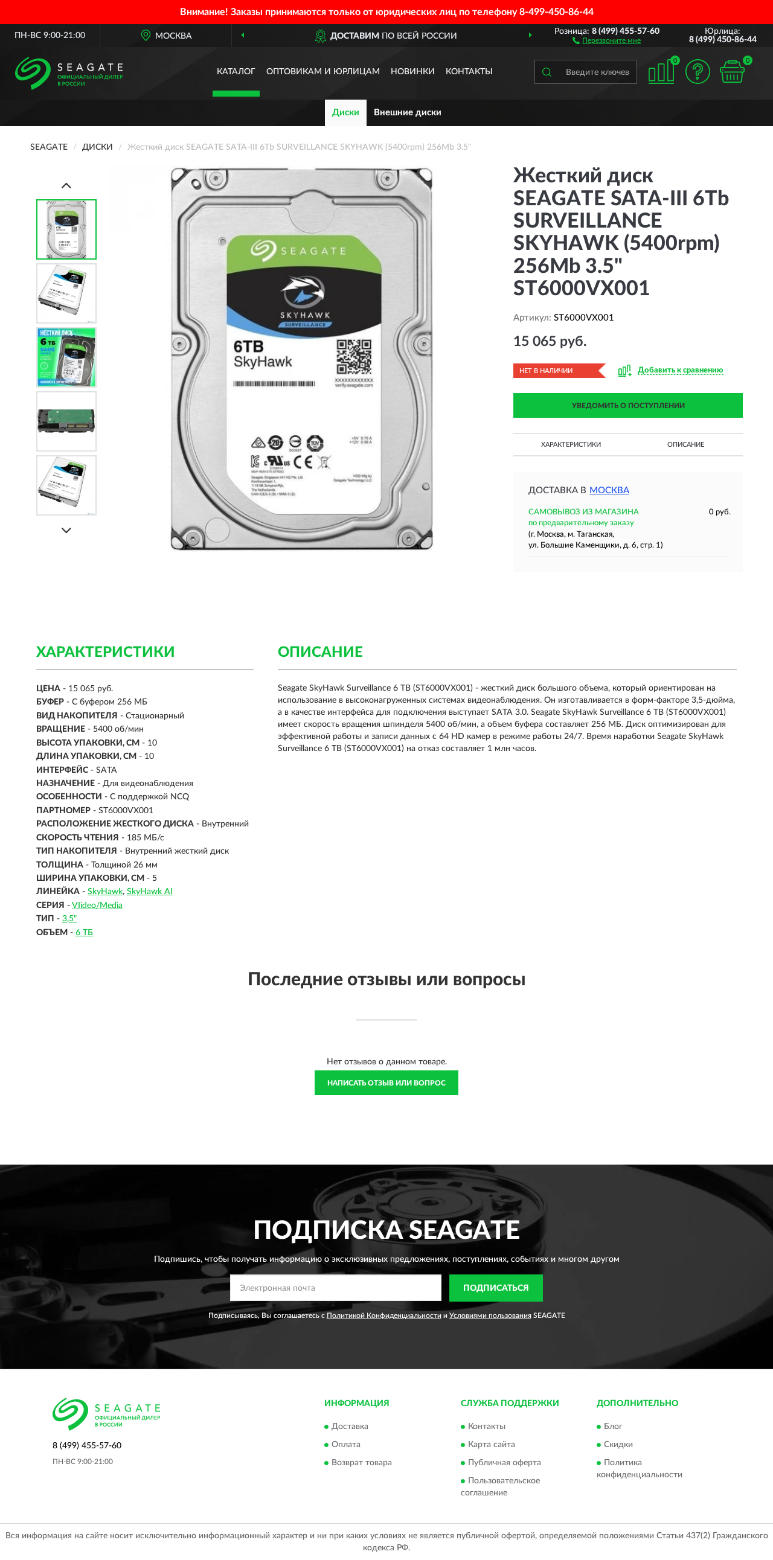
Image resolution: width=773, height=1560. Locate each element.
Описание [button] (685, 444)
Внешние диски (407, 112)
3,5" (69, 919)
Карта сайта (491, 1445)
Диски (345, 112)
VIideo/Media (97, 905)
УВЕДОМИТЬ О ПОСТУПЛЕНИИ (628, 405)
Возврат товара (362, 1463)
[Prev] (66, 185)
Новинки (413, 72)
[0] (732, 71)
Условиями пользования (490, 1315)
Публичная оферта (504, 1463)
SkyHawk (105, 891)
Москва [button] (609, 490)
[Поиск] (546, 72)
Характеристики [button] (571, 444)
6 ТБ (84, 933)
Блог (613, 1427)
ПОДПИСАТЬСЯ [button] (496, 1288)
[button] (607, 39)
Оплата (346, 1445)
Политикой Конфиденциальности (384, 1315)
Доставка (350, 1427)
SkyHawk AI (150, 891)
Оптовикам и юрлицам (323, 72)
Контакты (469, 72)
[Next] (66, 530)
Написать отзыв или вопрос (386, 1083)
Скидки (618, 1445)
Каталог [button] (236, 72)
